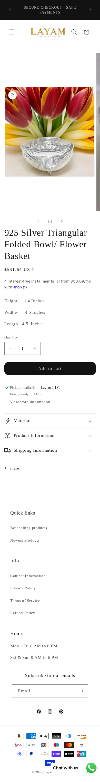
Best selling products (28, 528)
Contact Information (28, 576)
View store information (30, 402)
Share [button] (14, 468)
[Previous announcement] (10, 10)
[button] (11, 32)
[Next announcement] (90, 10)
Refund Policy (22, 613)
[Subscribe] (81, 691)
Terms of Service (25, 600)
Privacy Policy (23, 588)
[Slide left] (38, 221)
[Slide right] (61, 221)
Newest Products (24, 540)
